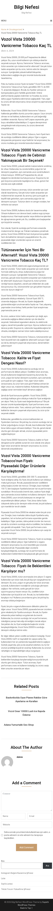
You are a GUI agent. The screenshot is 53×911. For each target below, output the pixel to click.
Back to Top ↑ (26, 908)
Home (4, 29)
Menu (4, 21)
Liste (3, 878)
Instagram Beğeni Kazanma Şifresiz (17, 873)
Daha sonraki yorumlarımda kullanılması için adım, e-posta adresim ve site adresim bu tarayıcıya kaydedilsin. (27, 835)
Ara (2, 861)
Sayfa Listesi (7, 884)
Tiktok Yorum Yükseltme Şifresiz (15, 889)
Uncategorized (15, 29)
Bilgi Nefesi (26, 7)
